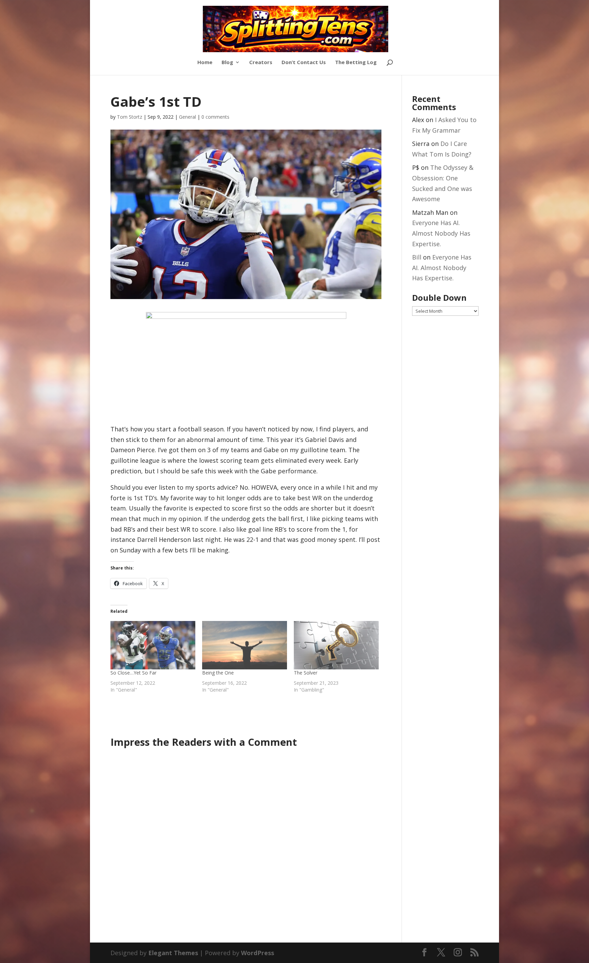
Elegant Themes (173, 953)
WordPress (257, 953)
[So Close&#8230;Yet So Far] (152, 645)
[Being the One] (244, 645)
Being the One (218, 672)
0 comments (215, 117)
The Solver (305, 672)
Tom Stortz (129, 117)
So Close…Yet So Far (133, 672)
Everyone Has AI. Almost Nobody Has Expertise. (441, 233)
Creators (260, 62)
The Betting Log (356, 62)
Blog (227, 62)
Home (204, 62)
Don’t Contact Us (304, 62)
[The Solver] (336, 645)
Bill (416, 257)
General (187, 117)
